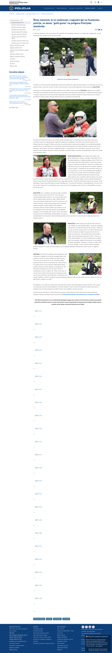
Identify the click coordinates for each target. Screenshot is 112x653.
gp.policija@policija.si (20, 641)
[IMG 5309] (43, 604)
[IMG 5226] (43, 421)
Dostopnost (99, 2)
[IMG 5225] (43, 408)
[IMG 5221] (43, 368)
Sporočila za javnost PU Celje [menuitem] (18, 25)
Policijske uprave (38, 631)
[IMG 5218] (43, 329)
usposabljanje (57, 619)
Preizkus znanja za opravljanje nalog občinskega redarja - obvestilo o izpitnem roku (19, 84)
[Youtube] (90, 627)
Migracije (59, 649)
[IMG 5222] (43, 382)
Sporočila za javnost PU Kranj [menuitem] (18, 29)
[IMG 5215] (43, 316)
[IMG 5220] (43, 355)
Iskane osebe (61, 643)
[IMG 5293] (43, 564)
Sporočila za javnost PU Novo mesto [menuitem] (20, 43)
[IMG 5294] (43, 578)
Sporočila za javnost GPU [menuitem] (17, 22)
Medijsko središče (14, 647)
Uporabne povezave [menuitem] (14, 61)
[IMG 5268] (43, 473)
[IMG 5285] (43, 525)
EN (101, 2)
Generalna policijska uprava (41, 633)
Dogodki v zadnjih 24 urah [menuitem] (16, 48)
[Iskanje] (91, 2)
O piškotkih (84, 642)
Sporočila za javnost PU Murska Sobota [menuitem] (19, 37)
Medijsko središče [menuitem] (90, 8)
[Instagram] (93, 627)
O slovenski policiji (14, 643)
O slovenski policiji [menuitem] (49, 8)
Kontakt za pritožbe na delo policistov (43, 643)
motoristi (49, 619)
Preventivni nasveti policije (16, 645)
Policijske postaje (38, 629)
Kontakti (100, 8)
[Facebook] (86, 627)
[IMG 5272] (43, 486)
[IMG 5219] (43, 342)
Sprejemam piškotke (93, 649)
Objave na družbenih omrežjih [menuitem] (17, 45)
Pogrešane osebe (62, 641)
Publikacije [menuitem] (12, 59)
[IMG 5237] (43, 460)
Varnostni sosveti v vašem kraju (42, 637)
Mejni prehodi (61, 635)
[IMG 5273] (43, 499)
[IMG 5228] (43, 434)
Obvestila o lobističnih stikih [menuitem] (16, 54)
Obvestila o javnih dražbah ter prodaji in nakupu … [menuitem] (19, 51)
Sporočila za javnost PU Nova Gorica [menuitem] (20, 40)
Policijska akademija (39, 619)
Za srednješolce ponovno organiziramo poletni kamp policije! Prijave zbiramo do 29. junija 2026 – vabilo (20, 97)
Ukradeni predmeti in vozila (65, 639)
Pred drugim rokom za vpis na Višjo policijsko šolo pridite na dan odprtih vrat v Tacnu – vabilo (20, 90)
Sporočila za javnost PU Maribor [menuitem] (19, 34)
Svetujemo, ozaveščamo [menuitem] (76, 8)
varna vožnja (66, 619)
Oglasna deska (13, 66)
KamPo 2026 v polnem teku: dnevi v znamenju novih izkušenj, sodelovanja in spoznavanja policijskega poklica (19, 77)
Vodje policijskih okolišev (40, 635)
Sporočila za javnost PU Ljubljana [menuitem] (19, 32)
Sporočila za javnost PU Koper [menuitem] (19, 27)
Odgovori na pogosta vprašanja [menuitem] (17, 56)
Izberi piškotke (103, 649)
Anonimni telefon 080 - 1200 (65, 631)
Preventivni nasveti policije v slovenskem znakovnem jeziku (96, 2)
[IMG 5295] (43, 591)
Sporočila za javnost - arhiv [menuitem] (16, 20)
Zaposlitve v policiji (62, 645)
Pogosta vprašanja (62, 647)
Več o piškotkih (99, 646)
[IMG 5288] (43, 538)
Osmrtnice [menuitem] (12, 63)
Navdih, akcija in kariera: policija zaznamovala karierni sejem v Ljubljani (18, 102)
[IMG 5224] (43, 395)
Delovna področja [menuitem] (62, 8)
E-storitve (60, 633)
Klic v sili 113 (60, 629)
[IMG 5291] (43, 551)
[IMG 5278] (43, 512)
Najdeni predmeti (62, 637)
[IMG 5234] (43, 447)
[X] (83, 627)
